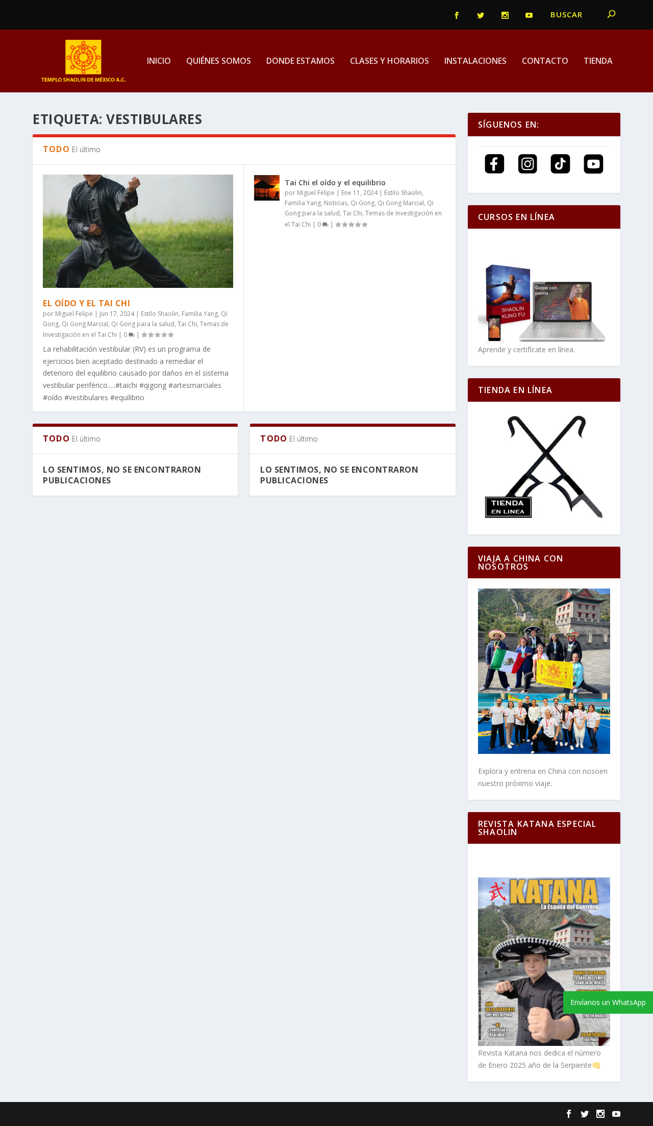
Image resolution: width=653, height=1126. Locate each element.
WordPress (206, 1114)
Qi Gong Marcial (85, 324)
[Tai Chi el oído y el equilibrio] (267, 188)
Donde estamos (300, 61)
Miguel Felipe (74, 313)
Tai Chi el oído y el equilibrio (335, 182)
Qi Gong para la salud (142, 324)
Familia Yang (200, 313)
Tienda (598, 61)
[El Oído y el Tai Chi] (138, 231)
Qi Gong (362, 203)
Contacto (545, 61)
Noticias (335, 203)
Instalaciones (475, 61)
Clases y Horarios (389, 61)
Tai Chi (187, 324)
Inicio (159, 61)
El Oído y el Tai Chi (86, 303)
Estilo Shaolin (160, 313)
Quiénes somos (218, 61)
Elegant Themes (102, 1114)
